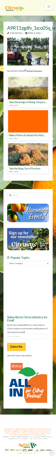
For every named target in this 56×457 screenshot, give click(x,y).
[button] (49, 6)
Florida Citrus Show (19, 435)
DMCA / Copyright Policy (28, 453)
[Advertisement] (29, 290)
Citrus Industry (12, 433)
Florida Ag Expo (38, 435)
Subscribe (16, 346)
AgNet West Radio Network (36, 431)
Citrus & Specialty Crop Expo (35, 433)
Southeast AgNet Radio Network (20, 429)
